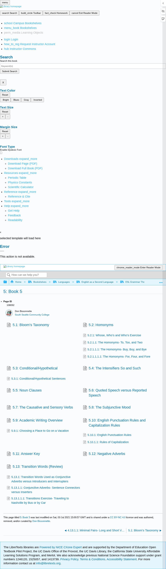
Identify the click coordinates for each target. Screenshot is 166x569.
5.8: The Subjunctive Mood (109, 407)
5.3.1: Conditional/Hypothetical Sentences (38, 378)
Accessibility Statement (122, 559)
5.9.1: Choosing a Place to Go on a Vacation (40, 430)
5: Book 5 (25, 517)
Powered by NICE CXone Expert (61, 547)
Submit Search (9, 71)
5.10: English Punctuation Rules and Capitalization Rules (117, 422)
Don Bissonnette (41, 521)
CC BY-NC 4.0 (117, 517)
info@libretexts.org (47, 563)
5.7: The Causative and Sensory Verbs (43, 407)
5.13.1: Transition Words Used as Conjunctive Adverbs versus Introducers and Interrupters (41, 479)
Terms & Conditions (92, 559)
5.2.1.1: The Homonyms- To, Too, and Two (115, 342)
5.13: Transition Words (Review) (38, 466)
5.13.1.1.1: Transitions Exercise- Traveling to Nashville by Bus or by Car (40, 500)
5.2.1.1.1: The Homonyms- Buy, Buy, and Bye (117, 349)
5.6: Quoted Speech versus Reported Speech (118, 392)
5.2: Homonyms (101, 325)
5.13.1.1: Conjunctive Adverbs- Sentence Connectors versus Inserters (45, 490)
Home (18, 282)
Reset (5, 94)
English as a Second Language (97, 282)
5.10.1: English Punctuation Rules (109, 435)
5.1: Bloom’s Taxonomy (31, 325)
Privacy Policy (69, 559)
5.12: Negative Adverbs (107, 454)
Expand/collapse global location (161, 281)
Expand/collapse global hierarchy (7, 282)
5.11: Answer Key (26, 454)
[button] (14, 215)
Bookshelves (40, 282)
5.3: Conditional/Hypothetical (35, 368)
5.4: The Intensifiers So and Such (115, 368)
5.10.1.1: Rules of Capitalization (108, 442)
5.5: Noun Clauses (27, 390)
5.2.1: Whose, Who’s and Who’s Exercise (114, 335)
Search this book (8, 61)
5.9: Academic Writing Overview (37, 420)
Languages (64, 282)
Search (9, 275)
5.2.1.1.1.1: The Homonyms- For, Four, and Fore (119, 356)
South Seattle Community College (32, 315)
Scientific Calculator (21, 187)
